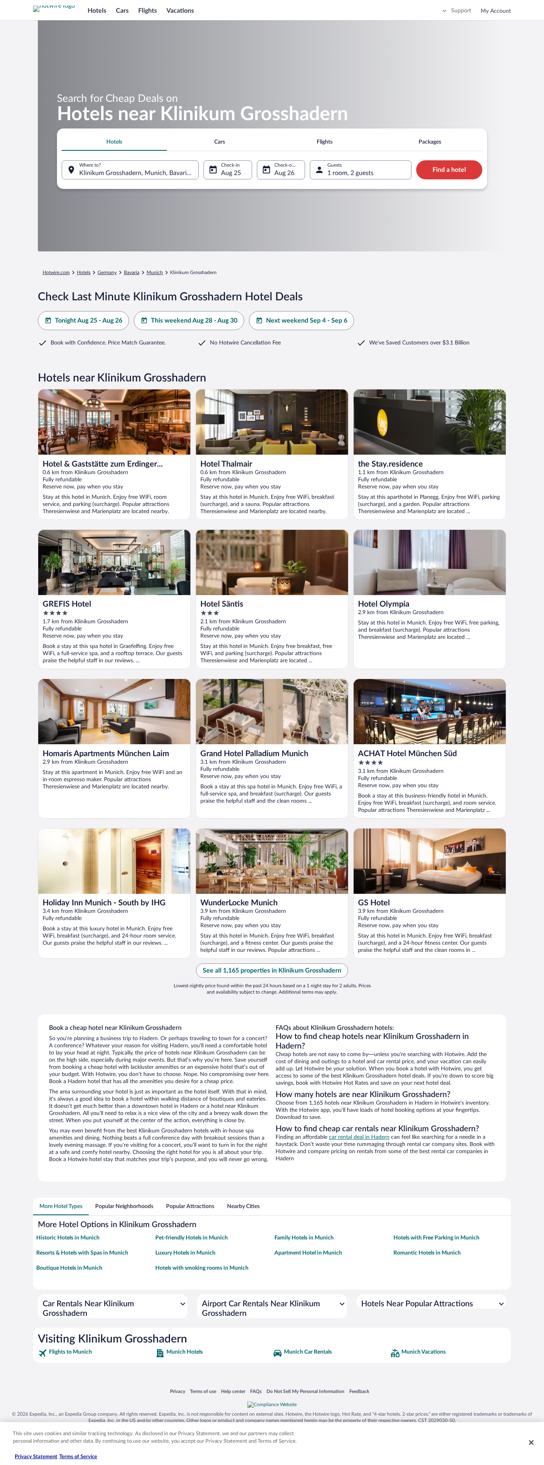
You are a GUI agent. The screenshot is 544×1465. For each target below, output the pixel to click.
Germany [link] (107, 272)
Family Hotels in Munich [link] (304, 1238)
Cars (122, 11)
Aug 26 (284, 173)
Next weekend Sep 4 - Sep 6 (306, 320)
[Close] (531, 1442)
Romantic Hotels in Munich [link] (427, 1253)
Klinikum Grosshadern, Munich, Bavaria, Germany (139, 173)
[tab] (114, 142)
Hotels (97, 11)
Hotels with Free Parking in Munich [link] (436, 1238)
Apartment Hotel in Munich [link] (308, 1253)
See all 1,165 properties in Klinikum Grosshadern (272, 970)
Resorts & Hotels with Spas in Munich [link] (82, 1253)
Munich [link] (155, 272)
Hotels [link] (83, 272)
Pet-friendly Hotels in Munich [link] (191, 1238)
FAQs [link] (256, 1391)
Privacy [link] (177, 1391)
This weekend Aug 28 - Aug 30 (194, 320)
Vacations (180, 11)
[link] (96, 1353)
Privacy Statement (36, 1456)
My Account (496, 11)
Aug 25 (231, 173)
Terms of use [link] (203, 1391)
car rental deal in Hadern (359, 1137)
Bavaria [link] (131, 272)
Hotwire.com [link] (56, 272)
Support (461, 11)
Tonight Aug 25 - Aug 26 (88, 320)
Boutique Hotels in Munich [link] (69, 1268)
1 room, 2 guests (350, 173)
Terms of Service (78, 1456)
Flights (147, 11)
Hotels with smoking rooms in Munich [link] (202, 1268)
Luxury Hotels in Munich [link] (185, 1253)
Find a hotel (449, 170)
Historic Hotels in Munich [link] (68, 1238)
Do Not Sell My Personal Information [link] (305, 1391)
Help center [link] (233, 1391)
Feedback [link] (359, 1391)
